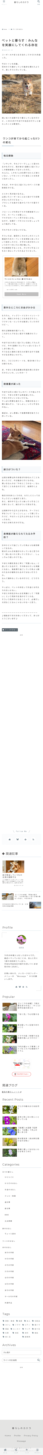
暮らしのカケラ (21, 2)
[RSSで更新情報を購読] (33, 839)
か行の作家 (9, 1259)
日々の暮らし (7, 1172)
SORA (21, 948)
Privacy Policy (31, 1436)
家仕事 (7, 1208)
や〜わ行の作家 (11, 1296)
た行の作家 (9, 1271)
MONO (7, 1215)
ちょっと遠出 (10, 1234)
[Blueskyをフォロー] (17, 839)
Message (21, 1441)
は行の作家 (9, 1284)
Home (8, 1436)
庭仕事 (7, 1202)
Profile (17, 1436)
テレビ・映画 (10, 1196)
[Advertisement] (20, 10)
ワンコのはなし (11, 629)
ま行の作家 (9, 1290)
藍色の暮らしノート (11, 1092)
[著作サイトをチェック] (9, 839)
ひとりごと (9, 1177)
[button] (38, 1360)
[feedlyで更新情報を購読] (25, 839)
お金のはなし (10, 1189)
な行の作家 (9, 1277)
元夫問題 (8, 1221)
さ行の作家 (9, 1265)
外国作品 (8, 1303)
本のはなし (7, 1247)
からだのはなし (11, 1183)
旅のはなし (7, 1228)
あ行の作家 (9, 1252)
